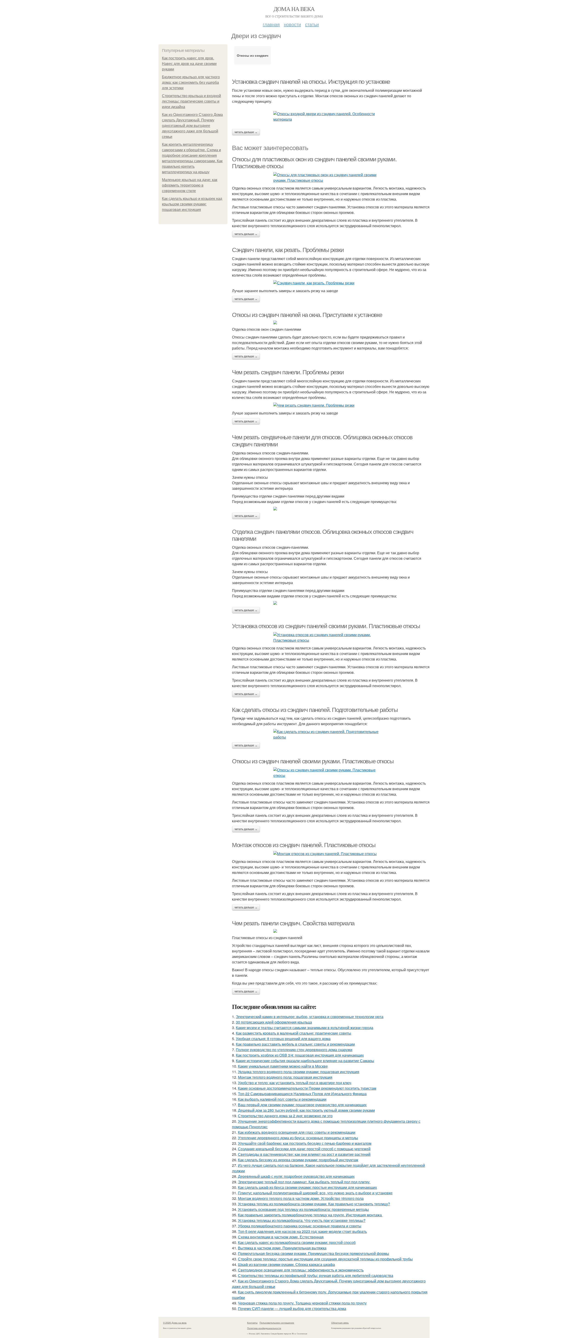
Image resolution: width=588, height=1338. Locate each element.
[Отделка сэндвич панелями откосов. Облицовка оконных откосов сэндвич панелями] (331, 603)
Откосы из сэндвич (252, 55)
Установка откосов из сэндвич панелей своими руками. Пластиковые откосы (326, 626)
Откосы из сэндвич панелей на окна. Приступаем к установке (307, 314)
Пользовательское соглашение (277, 1322)
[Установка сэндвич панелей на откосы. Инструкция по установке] (331, 116)
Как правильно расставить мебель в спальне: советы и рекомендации (295, 1044)
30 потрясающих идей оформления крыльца (274, 1022)
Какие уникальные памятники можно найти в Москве (283, 1066)
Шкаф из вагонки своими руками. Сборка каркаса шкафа (286, 1264)
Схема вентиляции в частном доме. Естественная (281, 1237)
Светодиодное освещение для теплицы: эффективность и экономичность (301, 1270)
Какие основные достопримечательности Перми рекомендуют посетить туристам (307, 1088)
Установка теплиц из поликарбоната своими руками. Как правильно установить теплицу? (314, 1203)
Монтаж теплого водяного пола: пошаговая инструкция (285, 1077)
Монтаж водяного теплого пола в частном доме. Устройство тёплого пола (301, 1198)
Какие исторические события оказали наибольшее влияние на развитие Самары (305, 1060)
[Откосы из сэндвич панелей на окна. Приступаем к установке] (331, 322)
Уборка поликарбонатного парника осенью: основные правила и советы (299, 1226)
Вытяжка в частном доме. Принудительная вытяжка (282, 1248)
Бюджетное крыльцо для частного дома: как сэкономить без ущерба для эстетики (191, 82)
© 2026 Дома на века (175, 1322)
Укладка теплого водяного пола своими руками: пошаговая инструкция (298, 1071)
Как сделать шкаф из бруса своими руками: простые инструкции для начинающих (307, 1187)
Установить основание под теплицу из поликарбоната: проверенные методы (303, 1209)
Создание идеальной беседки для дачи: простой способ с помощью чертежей (304, 1148)
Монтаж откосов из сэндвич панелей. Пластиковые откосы (304, 845)
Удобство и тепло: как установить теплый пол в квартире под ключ (294, 1082)
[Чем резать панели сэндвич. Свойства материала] (331, 931)
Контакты (252, 1322)
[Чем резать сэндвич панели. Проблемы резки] (331, 405)
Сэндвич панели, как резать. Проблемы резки (288, 249)
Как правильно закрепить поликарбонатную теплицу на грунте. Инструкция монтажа (310, 1215)
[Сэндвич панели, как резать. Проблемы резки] (331, 283)
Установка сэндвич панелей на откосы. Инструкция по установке (311, 81)
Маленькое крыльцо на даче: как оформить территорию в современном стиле (189, 185)
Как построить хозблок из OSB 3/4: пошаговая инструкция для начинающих (300, 1055)
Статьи (312, 24)
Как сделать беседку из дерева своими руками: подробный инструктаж (298, 1159)
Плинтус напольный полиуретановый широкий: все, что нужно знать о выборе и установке (315, 1192)
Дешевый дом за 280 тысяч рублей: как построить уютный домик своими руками (306, 1110)
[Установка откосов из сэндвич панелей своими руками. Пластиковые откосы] (331, 637)
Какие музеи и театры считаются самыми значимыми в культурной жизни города (304, 1027)
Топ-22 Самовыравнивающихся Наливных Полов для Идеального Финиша (302, 1093)
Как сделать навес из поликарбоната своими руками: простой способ (297, 1242)
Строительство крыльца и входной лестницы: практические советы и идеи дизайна (191, 101)
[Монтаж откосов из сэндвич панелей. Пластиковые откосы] (331, 854)
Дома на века (294, 9)
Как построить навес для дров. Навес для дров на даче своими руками (189, 63)
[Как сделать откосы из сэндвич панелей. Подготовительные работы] (331, 734)
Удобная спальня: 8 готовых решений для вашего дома (283, 1038)
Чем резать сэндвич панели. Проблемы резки (288, 372)
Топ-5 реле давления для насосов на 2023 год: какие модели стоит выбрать (302, 1231)
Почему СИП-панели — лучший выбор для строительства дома (292, 1308)
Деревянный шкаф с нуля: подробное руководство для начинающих (296, 1176)
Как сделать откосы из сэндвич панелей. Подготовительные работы (315, 709)
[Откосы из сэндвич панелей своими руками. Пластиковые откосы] (331, 772)
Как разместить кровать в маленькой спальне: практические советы (293, 1033)
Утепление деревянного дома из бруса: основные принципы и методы (298, 1137)
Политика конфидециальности (264, 1328)
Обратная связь (340, 1322)
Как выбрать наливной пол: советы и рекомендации (282, 1099)
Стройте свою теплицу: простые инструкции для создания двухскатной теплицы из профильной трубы (325, 1259)
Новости (292, 24)
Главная (271, 24)
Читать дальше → (246, 132)
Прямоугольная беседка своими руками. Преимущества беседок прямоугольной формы (313, 1253)
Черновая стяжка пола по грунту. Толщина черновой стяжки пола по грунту (302, 1303)
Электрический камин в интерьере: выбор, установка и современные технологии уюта (309, 1016)
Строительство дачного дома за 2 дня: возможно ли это (285, 1115)
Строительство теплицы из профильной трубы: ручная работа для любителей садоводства (315, 1275)
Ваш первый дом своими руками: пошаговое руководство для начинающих (302, 1104)
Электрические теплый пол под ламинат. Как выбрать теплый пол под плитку (304, 1181)
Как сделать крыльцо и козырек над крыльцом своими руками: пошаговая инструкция (192, 204)
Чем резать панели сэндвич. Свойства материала (293, 923)
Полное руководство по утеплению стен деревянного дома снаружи (294, 1049)
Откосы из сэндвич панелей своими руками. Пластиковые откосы (312, 761)
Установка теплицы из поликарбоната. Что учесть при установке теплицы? (301, 1220)
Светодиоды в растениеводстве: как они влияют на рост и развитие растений (304, 1154)
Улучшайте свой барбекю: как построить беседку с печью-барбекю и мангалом (304, 1143)
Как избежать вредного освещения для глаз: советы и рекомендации (296, 1132)
